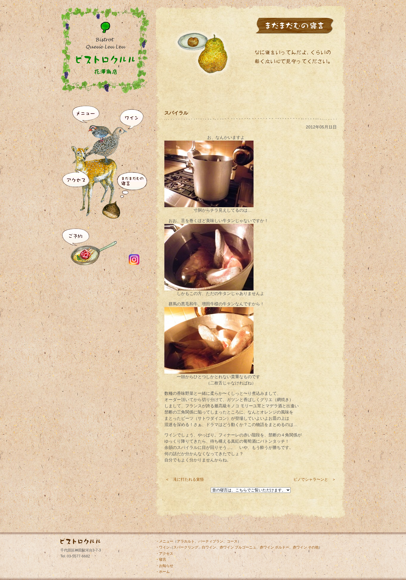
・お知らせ (164, 566)
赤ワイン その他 (306, 547)
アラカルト (186, 541)
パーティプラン (210, 541)
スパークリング (185, 547)
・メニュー (164, 541)
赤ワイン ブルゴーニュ (238, 547)
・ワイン (162, 547)
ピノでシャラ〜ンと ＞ (314, 479)
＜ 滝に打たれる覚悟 (184, 479)
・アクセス (164, 553)
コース (232, 541)
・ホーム (162, 572)
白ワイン (209, 547)
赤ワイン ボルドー (274, 547)
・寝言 (160, 559)
